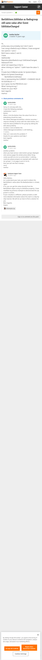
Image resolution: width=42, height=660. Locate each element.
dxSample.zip (10, 208)
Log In (35, 2)
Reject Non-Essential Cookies (29, 647)
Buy (30, 2)
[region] (20, 646)
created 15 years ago (17, 36)
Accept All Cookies (12, 648)
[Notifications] (39, 1)
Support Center (21, 6)
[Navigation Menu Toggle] (3, 7)
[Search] (39, 7)
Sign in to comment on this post (28, 216)
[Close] (38, 635)
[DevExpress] (7, 1)
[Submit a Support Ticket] (38, 12)
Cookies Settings (21, 654)
